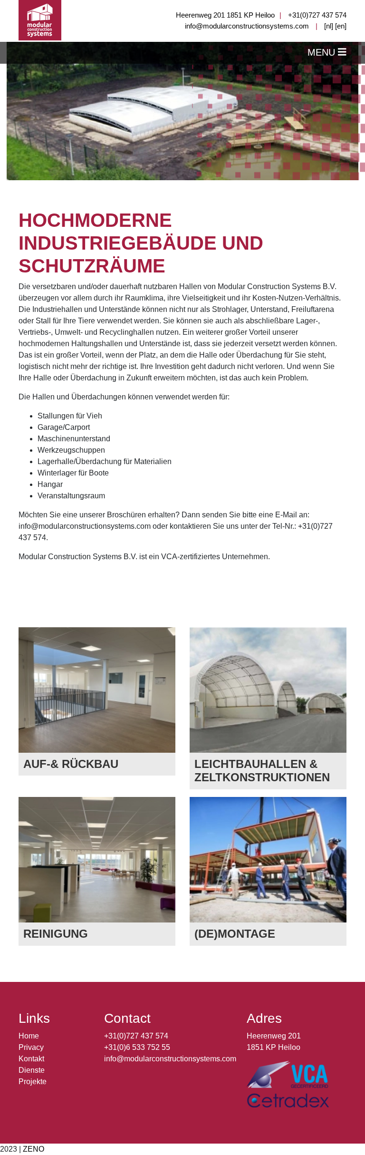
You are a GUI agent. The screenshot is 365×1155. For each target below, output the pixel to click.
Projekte (33, 1081)
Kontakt (31, 1059)
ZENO (33, 1149)
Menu (322, 52)
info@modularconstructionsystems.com (247, 26)
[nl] (328, 26)
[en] (340, 26)
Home (29, 1036)
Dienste (32, 1070)
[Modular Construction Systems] (40, 20)
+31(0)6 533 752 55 (137, 1047)
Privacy (31, 1047)
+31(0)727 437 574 (317, 15)
